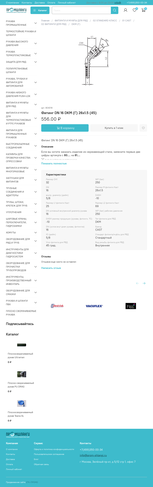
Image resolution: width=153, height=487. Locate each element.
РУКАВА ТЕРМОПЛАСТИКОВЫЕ (18, 53)
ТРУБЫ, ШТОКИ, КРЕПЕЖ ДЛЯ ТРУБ (16, 204)
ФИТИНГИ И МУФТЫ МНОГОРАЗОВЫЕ (17, 169)
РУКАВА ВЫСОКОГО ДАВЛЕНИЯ (17, 43)
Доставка (40, 2)
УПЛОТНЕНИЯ (13, 212)
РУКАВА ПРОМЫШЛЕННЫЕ (16, 23)
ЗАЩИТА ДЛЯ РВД (16, 61)
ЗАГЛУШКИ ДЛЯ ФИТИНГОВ (15, 179)
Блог (36, 459)
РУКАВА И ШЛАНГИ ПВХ (17, 302)
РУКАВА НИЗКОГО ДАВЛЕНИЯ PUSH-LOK (18, 94)
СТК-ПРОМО (32, 482)
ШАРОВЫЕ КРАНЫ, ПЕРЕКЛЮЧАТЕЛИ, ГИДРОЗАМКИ (16, 222)
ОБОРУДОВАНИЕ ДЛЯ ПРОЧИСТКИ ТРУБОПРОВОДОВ (18, 267)
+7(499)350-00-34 (137, 2)
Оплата (51, 2)
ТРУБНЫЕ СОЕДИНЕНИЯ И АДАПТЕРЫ (15, 192)
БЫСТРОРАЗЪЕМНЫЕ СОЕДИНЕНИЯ (18, 145)
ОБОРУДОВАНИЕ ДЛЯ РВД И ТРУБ (18, 241)
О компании (12, 2)
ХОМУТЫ (11, 232)
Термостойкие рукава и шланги (21, 33)
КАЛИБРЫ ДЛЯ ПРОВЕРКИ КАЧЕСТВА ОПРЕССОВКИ (18, 158)
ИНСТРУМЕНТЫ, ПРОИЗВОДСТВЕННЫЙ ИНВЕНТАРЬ (18, 280)
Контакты (27, 2)
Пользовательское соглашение (49, 454)
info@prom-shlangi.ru (93, 455)
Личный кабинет (67, 2)
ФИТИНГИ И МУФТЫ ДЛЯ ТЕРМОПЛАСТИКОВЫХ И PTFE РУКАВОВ (18, 118)
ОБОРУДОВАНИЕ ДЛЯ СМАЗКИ (18, 292)
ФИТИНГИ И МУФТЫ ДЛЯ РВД (17, 104)
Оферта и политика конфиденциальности (54, 449)
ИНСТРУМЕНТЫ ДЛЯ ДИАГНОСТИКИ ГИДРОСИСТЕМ (17, 253)
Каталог (42, 10)
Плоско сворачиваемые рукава (21, 312)
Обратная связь (41, 464)
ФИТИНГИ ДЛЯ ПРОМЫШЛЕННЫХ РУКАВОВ (16, 134)
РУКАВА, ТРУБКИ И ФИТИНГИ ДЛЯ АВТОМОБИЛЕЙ (16, 82)
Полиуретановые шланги (17, 70)
